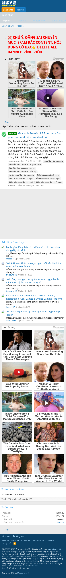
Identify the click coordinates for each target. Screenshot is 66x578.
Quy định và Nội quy (20, 540)
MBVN (7, 536)
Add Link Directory (13, 242)
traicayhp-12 (11, 274)
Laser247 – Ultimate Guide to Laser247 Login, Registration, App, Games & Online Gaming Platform (34, 297)
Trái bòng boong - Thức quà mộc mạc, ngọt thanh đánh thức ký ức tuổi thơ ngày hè (32, 281)
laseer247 (10, 307)
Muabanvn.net (23, 573)
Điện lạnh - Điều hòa (35, 185)
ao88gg (60, 522)
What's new (39, 20)
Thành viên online (13, 489)
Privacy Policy (38, 540)
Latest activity (8, 25)
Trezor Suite (11, 320)
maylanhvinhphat (16, 161)
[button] (29, 20)
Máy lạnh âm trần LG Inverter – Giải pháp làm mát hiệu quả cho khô (34, 135)
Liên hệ (5, 540)
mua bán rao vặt (54, 549)
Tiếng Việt (19, 536)
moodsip (10, 258)
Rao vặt (22, 20)
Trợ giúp (50, 540)
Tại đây (34, 566)
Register (20, 25)
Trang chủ (6, 543)
